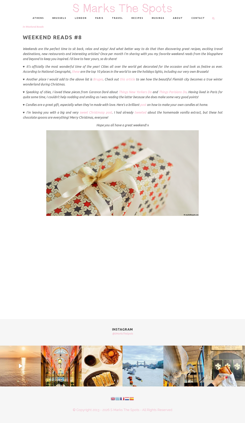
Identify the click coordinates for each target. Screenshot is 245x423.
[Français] (122, 398)
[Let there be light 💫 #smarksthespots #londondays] (183, 366)
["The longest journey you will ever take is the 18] (142, 366)
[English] (113, 398)
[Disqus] (123, 262)
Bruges (98, 79)
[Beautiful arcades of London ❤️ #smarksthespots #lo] (61, 366)
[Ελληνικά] (118, 398)
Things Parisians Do (173, 92)
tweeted (140, 112)
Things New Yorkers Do (135, 92)
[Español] (131, 398)
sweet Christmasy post (96, 112)
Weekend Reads (35, 26)
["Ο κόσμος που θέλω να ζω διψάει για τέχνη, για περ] (20, 366)
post (143, 104)
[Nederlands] (127, 398)
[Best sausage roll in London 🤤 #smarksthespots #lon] (224, 366)
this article (127, 79)
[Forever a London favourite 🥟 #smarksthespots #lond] (102, 366)
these (75, 71)
